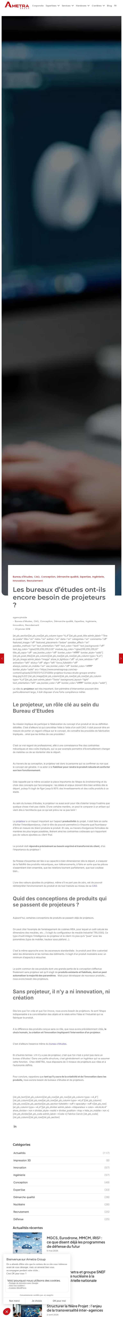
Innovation (18, 625)
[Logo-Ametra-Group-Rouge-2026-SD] (17, 5)
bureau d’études (57, 1043)
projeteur (20, 821)
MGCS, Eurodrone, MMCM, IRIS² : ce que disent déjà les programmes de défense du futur (76, 1242)
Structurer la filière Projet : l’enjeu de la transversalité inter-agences (75, 1308)
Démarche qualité (64, 621)
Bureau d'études (24, 621)
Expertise (80, 621)
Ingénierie (91, 621)
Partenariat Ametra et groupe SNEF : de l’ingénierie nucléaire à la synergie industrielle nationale (76, 1276)
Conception (46, 621)
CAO (36, 621)
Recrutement (32, 625)
